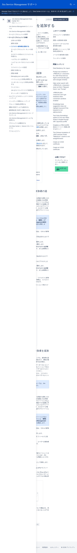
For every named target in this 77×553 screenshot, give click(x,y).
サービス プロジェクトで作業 (18, 37)
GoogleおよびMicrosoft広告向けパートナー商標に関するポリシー (61, 127)
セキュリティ (54, 547)
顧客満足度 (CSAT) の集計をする (19, 110)
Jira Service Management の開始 (19, 31)
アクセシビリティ (14, 131)
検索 (70, 4)
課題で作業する (16, 70)
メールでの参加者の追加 (60, 55)
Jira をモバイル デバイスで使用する (22, 90)
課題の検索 (14, 73)
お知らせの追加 (16, 40)
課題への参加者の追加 (60, 40)
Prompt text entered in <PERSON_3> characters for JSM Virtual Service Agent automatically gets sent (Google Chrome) (61, 75)
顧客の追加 (14, 43)
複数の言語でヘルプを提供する (19, 107)
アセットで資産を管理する (17, 104)
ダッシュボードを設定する (19, 93)
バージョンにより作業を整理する (21, 79)
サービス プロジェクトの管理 (18, 34)
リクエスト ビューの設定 (19, 67)
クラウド (49, 19)
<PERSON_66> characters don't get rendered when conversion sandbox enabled (59, 96)
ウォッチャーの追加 (59, 58)
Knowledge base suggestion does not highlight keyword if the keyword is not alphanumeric (60, 108)
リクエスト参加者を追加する (20, 46)
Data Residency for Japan (61, 68)
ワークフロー (15, 87)
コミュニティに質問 (61, 168)
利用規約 (45, 547)
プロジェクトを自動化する (17, 123)
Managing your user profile (19, 76)
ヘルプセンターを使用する (19, 59)
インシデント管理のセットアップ (19, 101)
